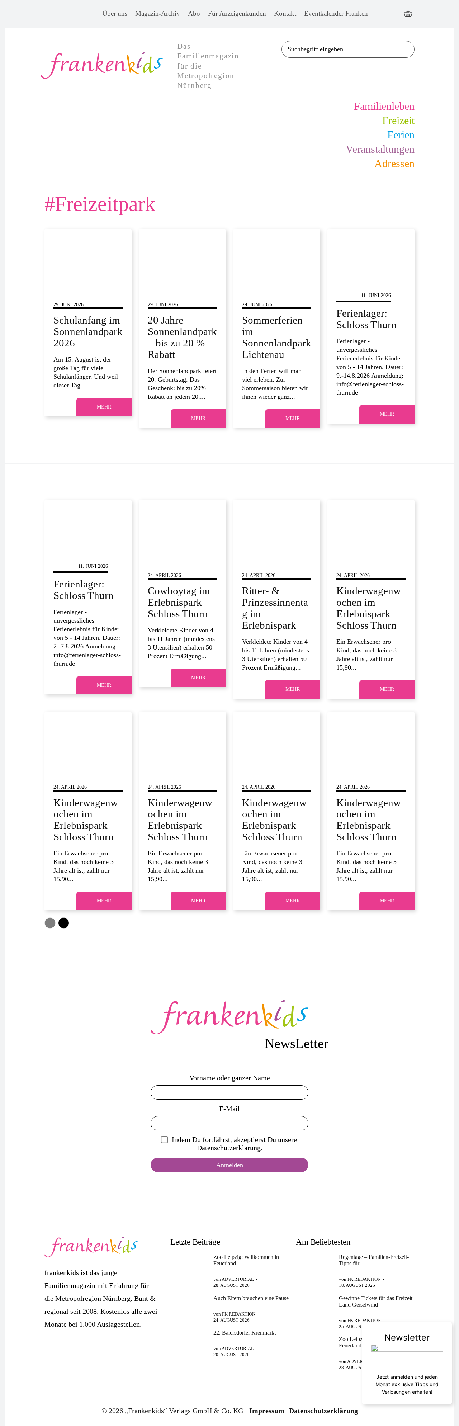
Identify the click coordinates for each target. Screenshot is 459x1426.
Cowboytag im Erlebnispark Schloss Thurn (179, 602)
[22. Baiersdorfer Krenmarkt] (188, 1342)
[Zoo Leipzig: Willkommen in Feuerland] (188, 1267)
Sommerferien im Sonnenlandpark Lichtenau (276, 337)
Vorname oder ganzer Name (229, 1078)
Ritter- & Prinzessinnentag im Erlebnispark (275, 608)
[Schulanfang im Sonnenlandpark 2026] (88, 255)
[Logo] (229, 1017)
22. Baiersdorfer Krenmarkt (244, 1333)
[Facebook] (380, 14)
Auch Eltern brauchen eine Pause (251, 1298)
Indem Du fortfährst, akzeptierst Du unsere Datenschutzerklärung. (234, 1143)
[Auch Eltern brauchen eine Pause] (188, 1308)
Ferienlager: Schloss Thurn (366, 318)
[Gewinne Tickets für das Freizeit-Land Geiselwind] (314, 1308)
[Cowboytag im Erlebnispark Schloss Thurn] (182, 526)
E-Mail (229, 1109)
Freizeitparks (72, 295)
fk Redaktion (238, 1314)
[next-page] (63, 923)
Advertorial (238, 1279)
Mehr (104, 407)
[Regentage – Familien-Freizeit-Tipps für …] (314, 1267)
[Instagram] (393, 14)
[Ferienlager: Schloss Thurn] (371, 255)
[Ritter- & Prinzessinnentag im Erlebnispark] (276, 526)
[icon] (408, 14)
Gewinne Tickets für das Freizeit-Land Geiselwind (376, 1301)
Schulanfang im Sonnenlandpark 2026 (88, 331)
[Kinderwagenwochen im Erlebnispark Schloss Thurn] (371, 526)
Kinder (345, 295)
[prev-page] (50, 923)
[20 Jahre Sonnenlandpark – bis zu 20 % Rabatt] (182, 255)
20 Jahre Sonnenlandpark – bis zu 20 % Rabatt (182, 337)
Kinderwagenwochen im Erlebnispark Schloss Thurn (368, 608)
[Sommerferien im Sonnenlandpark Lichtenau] (276, 255)
